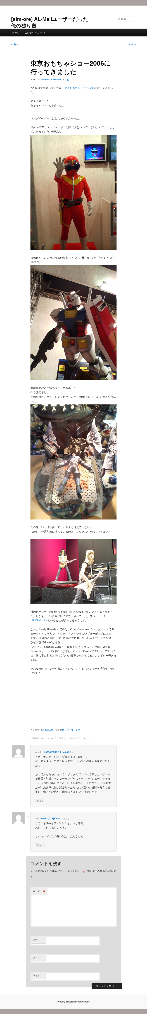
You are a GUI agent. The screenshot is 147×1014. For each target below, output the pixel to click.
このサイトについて (35, 32)
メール (36, 957)
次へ (132, 44)
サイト (36, 975)
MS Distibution (39, 620)
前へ (14, 44)
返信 (40, 800)
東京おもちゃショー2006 (79, 88)
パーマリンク (73, 729)
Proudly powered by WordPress (73, 1001)
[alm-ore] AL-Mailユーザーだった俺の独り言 (49, 22)
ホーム (15, 32)
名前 (35, 940)
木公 (67, 79)
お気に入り (47, 729)
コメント (39, 891)
